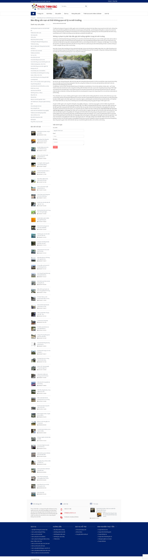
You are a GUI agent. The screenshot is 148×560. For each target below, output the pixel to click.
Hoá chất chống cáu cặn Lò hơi (38, 59)
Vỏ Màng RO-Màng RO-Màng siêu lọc (39, 41)
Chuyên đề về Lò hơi (103, 529)
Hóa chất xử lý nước (35, 57)
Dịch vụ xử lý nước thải (37, 534)
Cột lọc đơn (33, 37)
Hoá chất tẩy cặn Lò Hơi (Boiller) (38, 70)
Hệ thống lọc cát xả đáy (59, 536)
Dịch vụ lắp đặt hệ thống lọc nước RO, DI (41, 548)
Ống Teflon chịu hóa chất (36, 121)
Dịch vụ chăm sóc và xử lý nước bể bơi (40, 552)
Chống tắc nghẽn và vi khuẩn (105, 539)
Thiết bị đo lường (34, 44)
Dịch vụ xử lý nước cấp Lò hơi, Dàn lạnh (41, 543)
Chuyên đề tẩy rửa (102, 534)
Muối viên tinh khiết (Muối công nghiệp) (40, 110)
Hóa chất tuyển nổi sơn (36, 106)
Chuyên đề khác (102, 541)
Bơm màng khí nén (35, 108)
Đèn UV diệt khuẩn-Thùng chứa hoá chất (40, 46)
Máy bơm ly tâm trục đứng (37, 39)
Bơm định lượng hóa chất (36, 117)
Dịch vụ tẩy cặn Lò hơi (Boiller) (38, 536)
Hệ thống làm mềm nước (59, 534)
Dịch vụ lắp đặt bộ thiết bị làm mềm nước (41, 550)
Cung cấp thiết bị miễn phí (82, 534)
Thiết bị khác (57, 539)
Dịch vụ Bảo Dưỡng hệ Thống (38, 532)
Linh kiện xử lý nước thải (36, 50)
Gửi (55, 147)
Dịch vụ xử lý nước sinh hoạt (38, 546)
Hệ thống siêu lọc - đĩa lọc (36, 92)
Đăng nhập (114, 1)
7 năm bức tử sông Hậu (42, 320)
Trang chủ (33, 18)
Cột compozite (34, 35)
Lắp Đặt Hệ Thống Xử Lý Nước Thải (39, 529)
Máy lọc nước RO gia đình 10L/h (38, 99)
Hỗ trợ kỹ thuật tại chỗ (81, 529)
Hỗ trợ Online (79, 532)
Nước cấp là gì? (40, 492)
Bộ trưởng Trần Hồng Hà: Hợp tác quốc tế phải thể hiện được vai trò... (110, 514)
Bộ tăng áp (33, 119)
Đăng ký (110, 1)
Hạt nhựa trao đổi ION (36, 90)
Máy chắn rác (34, 95)
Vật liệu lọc (33, 48)
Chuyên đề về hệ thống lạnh (104, 532)
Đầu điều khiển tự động (59, 529)
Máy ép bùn (33, 97)
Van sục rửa (33, 55)
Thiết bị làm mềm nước (36, 32)
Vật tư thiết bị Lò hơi (35, 115)
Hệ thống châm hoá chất (59, 532)
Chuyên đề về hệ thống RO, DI (105, 536)
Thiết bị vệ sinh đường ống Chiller (38, 112)
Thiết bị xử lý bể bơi (35, 53)
